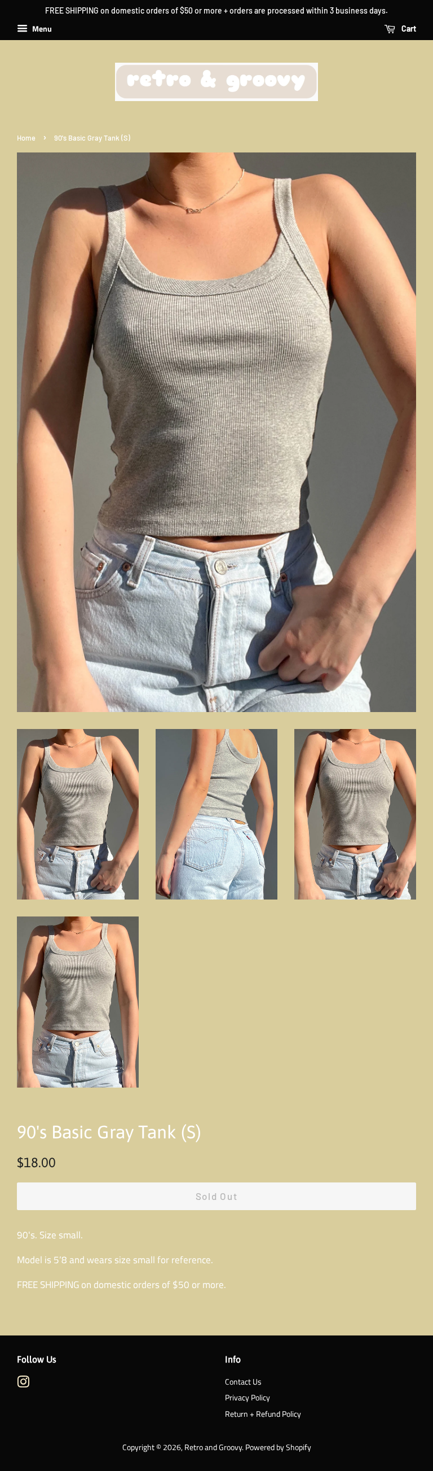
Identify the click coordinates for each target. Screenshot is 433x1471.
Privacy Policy (247, 1397)
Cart (408, 28)
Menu (41, 28)
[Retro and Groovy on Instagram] (23, 1384)
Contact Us (243, 1382)
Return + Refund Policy (263, 1414)
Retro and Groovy (213, 1447)
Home (26, 137)
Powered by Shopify (278, 1447)
